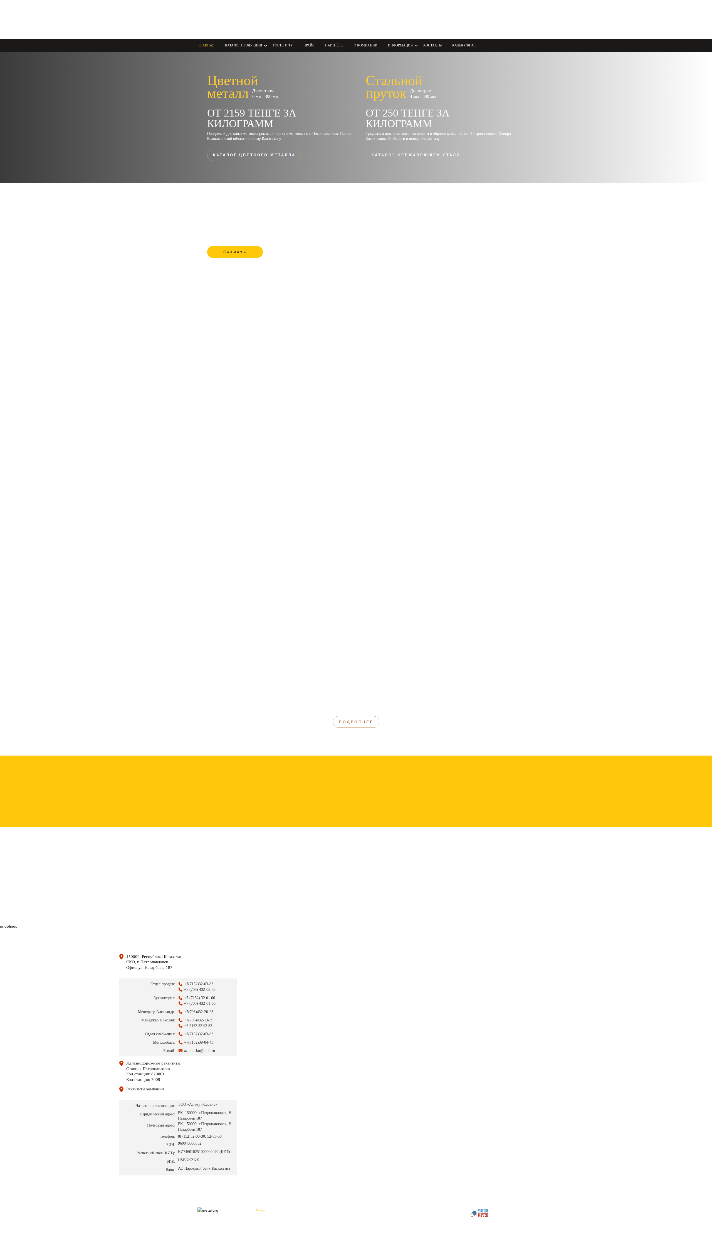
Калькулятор (464, 45)
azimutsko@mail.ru (384, 26)
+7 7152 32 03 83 (198, 1026)
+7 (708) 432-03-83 (384, 13)
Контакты (432, 45)
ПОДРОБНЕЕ (356, 722)
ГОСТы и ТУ (283, 45)
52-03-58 (214, 1136)
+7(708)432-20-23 (198, 1012)
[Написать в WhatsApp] (278, 19)
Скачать (235, 252)
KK (319, 19)
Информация (402, 1210)
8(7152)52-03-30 (191, 1136)
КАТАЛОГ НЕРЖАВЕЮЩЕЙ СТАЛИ (416, 155)
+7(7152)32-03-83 (198, 984)
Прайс (309, 45)
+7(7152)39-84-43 (198, 1042)
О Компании (365, 45)
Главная (206, 45)
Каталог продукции (286, 1210)
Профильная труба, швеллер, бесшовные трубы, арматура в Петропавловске (229, 19)
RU (337, 19)
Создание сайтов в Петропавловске (480, 1212)
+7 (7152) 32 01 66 (199, 998)
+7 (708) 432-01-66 (384, 19)
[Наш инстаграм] (290, 19)
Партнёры (334, 45)
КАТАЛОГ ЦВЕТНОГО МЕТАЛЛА (254, 155)
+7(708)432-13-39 (198, 1020)
